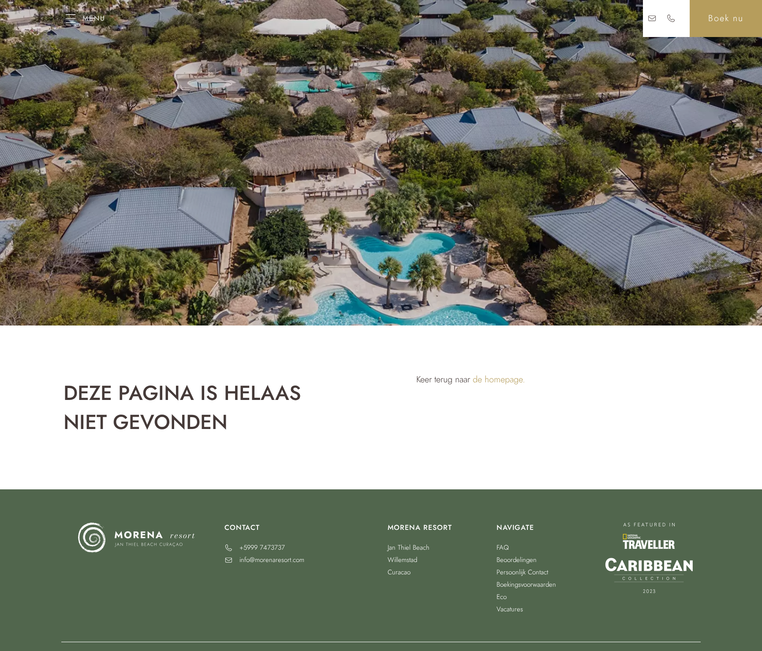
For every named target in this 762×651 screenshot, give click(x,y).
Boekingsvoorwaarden (526, 584)
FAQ (503, 547)
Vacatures (510, 609)
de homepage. (499, 379)
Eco (502, 597)
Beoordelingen (517, 560)
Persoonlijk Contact (522, 572)
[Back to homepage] (381, 18)
